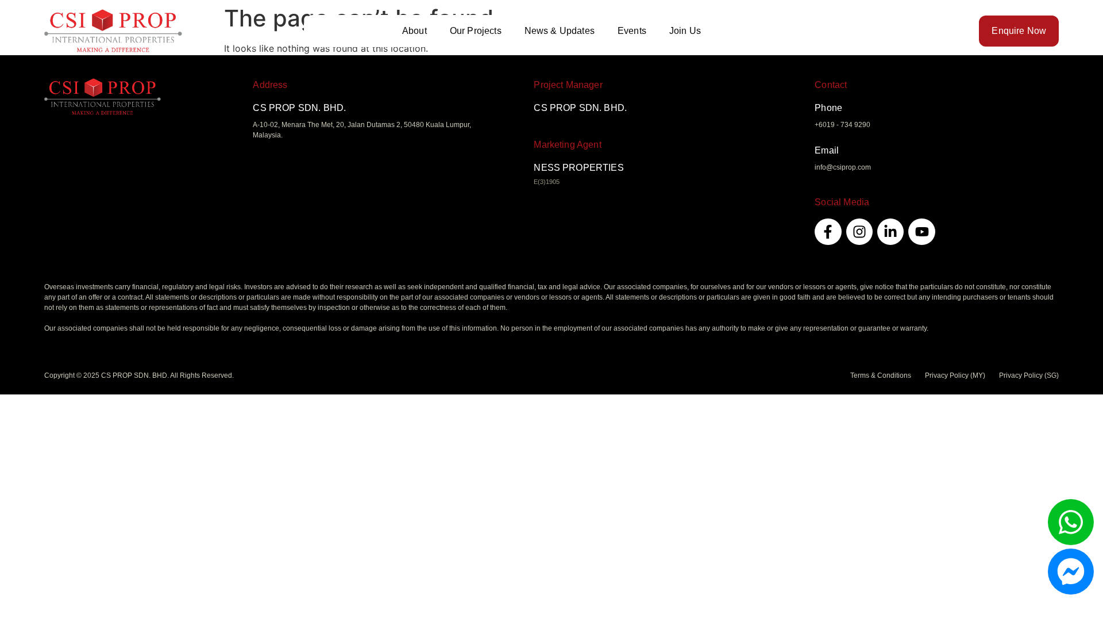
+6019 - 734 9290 (842, 125)
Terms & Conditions (880, 375)
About (414, 31)
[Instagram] (859, 231)
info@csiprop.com (843, 167)
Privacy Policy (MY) (955, 375)
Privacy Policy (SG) (1029, 375)
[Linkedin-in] (890, 231)
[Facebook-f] (828, 231)
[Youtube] (921, 231)
